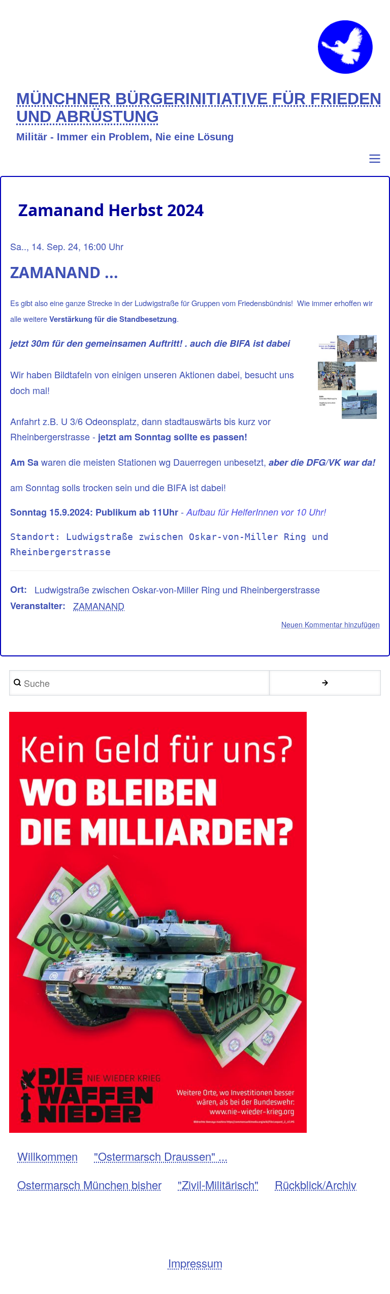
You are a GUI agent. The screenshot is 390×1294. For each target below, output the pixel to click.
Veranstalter (36, 605)
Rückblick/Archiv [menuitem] (315, 1184)
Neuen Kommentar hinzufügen (330, 624)
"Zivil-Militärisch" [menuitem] (218, 1184)
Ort (17, 589)
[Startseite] (345, 47)
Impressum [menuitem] (195, 1263)
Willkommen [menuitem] (47, 1156)
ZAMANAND (98, 605)
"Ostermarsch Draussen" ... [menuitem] (161, 1156)
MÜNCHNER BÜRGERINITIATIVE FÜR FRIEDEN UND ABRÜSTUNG (198, 108)
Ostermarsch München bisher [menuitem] (89, 1184)
